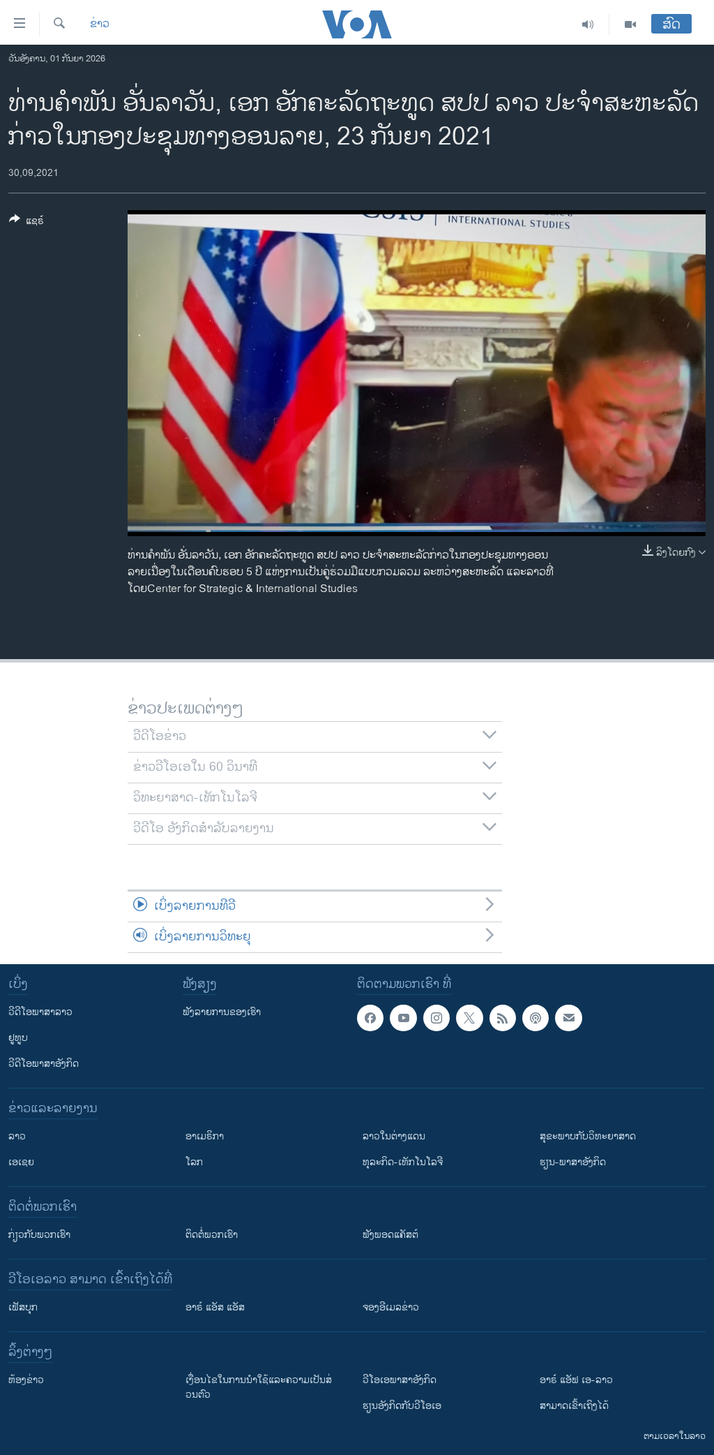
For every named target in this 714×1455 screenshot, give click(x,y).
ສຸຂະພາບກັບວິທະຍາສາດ (588, 1136)
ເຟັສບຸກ (23, 1307)
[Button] (26, 223)
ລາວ (17, 1136)
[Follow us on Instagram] (436, 1018)
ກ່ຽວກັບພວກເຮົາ (39, 1234)
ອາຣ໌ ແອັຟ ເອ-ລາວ (576, 1380)
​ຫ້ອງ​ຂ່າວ (26, 1380)
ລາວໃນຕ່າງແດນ (394, 1136)
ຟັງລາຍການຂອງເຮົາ (222, 1012)
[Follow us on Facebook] (370, 1018)
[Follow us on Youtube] (403, 1018)
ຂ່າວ (99, 24)
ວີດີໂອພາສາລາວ (40, 1012)
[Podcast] (535, 1018)
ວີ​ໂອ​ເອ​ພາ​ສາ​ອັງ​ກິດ (399, 1380)
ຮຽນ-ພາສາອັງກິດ (573, 1162)
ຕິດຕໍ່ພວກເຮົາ (211, 1234)
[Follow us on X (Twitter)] (469, 1018)
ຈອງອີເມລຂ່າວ (391, 1307)
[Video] (630, 24)
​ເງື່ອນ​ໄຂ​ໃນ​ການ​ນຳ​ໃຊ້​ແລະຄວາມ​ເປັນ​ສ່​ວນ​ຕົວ (258, 1387)
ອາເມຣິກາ (204, 1136)
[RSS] (502, 1018)
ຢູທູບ (18, 1038)
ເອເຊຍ (21, 1162)
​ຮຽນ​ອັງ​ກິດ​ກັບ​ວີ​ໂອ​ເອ (402, 1405)
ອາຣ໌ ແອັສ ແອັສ (215, 1307)
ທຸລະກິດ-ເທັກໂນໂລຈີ (403, 1162)
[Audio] (588, 24)
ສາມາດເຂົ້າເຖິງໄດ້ (574, 1405)
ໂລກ (194, 1162)
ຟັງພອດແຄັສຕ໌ (390, 1234)
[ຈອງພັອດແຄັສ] (568, 1018)
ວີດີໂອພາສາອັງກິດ (43, 1063)
